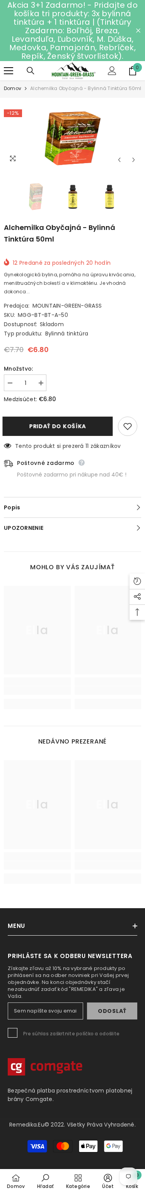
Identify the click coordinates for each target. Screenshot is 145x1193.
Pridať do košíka (60, 426)
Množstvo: (18, 369)
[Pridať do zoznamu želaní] (127, 426)
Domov (12, 88)
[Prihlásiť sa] (112, 70)
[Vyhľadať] (30, 70)
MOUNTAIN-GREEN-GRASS (67, 306)
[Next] (133, 160)
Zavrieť (138, 31)
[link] (37, 690)
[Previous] (119, 160)
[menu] (8, 70)
